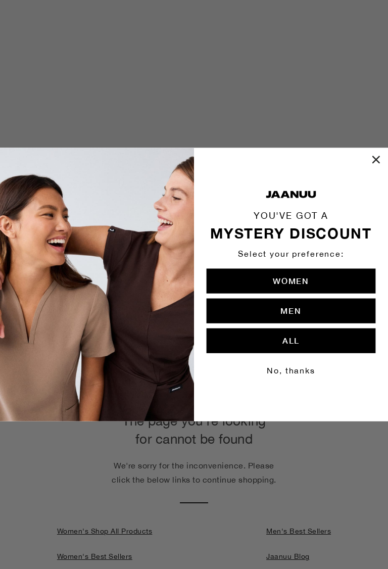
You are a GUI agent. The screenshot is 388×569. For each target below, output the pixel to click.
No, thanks (291, 370)
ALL (291, 340)
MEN (290, 310)
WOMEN (291, 281)
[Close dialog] (376, 160)
